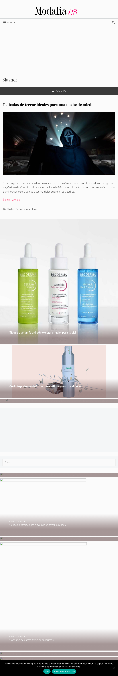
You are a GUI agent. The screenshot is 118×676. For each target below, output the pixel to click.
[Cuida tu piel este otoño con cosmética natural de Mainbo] (59, 395)
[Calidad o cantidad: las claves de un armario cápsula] (43, 533)
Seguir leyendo (11, 199)
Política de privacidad (64, 671)
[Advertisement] (59, 49)
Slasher (11, 209)
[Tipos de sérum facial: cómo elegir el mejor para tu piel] (59, 341)
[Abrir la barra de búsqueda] (113, 22)
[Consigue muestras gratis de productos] (43, 648)
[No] (114, 667)
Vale (47, 671)
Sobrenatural (23, 209)
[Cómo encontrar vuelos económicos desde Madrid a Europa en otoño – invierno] (46, 475)
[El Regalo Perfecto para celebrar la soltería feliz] (36, 659)
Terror (35, 209)
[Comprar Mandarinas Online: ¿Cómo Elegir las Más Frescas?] (35, 654)
